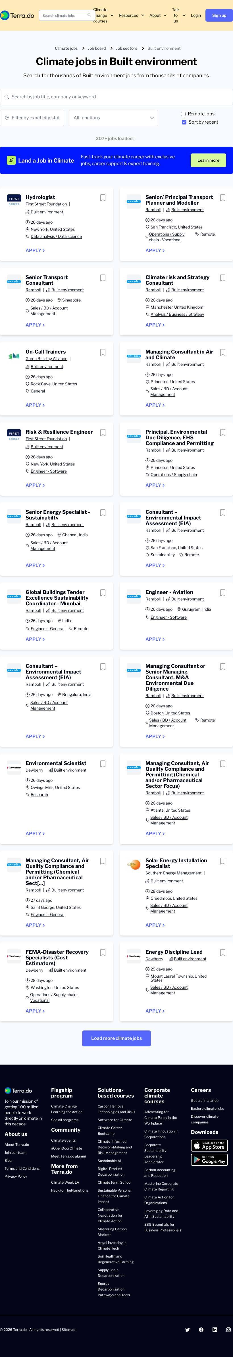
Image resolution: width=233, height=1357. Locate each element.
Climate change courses (100, 15)
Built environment (47, 211)
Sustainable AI (109, 1161)
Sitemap (68, 1329)
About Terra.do (17, 1144)
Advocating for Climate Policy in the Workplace (160, 1117)
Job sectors (126, 48)
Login (196, 15)
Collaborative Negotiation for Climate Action (110, 1215)
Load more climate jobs (116, 1038)
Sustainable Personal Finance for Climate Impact (115, 1196)
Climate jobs (66, 48)
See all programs (64, 1120)
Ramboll (153, 209)
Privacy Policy (16, 1176)
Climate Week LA (65, 1182)
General (38, 390)
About (155, 15)
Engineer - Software (49, 471)
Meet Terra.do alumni (68, 1156)
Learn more (208, 160)
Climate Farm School (114, 1182)
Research (39, 794)
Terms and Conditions (22, 1168)
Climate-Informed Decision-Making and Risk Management (115, 1147)
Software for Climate (115, 1120)
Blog (8, 1160)
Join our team (15, 1152)
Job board (97, 48)
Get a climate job (205, 1100)
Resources (128, 15)
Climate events (63, 1140)
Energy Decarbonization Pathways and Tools (114, 1289)
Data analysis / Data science (56, 236)
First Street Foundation (46, 203)
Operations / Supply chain (174, 474)
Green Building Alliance (46, 358)
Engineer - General (47, 628)
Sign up (219, 15)
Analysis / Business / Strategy (177, 314)
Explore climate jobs (207, 1108)
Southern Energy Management (173, 872)
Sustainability (163, 554)
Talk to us (176, 15)
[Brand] (17, 15)
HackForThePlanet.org (69, 1190)
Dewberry (34, 770)
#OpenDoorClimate (66, 1148)
